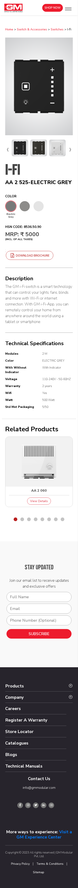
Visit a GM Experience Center (44, 834)
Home (9, 29)
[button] (68, 9)
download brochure (32, 256)
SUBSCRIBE (39, 633)
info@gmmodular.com (39, 787)
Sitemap (38, 872)
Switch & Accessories (32, 29)
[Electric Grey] (11, 206)
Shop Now (52, 8)
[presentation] (7, 149)
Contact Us (39, 779)
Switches (57, 29)
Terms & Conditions (49, 863)
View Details (39, 501)
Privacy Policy (20, 863)
